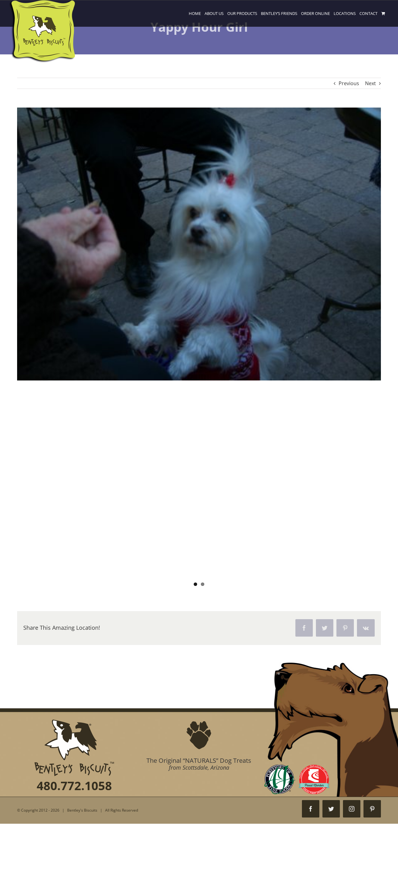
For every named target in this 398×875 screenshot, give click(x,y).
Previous (349, 83)
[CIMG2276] (199, 350)
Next (370, 83)
